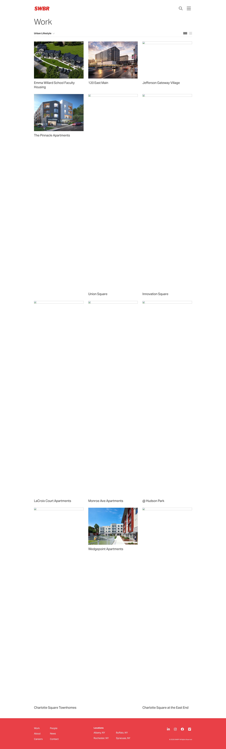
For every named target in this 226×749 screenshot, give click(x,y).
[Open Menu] (189, 8)
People (53, 728)
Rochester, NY (101, 738)
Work (37, 728)
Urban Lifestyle (42, 33)
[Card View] (185, 33)
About (37, 733)
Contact (54, 739)
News (53, 733)
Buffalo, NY (122, 732)
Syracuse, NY (123, 738)
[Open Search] (181, 8)
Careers (38, 739)
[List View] (190, 33)
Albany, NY (99, 732)
